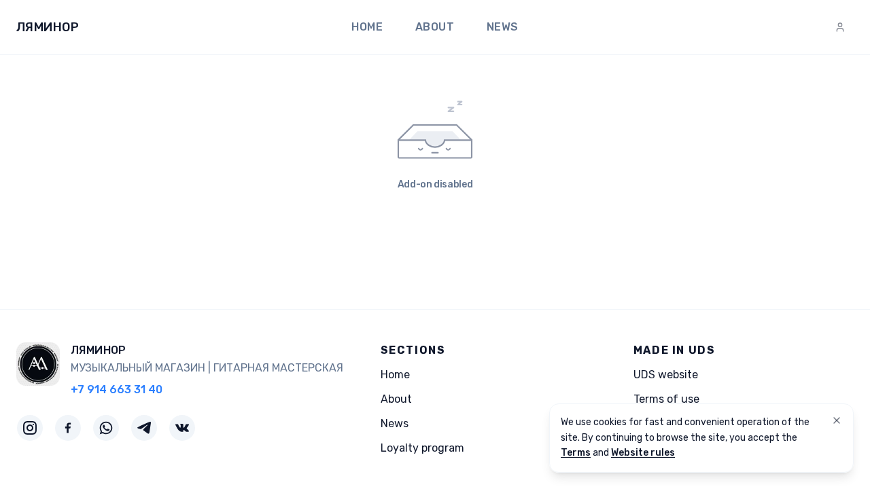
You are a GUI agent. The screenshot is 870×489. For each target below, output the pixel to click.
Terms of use (666, 399)
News (503, 26)
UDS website (665, 374)
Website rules (643, 452)
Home (367, 26)
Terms (576, 452)
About (434, 26)
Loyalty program (422, 447)
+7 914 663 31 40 (116, 389)
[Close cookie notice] (837, 420)
